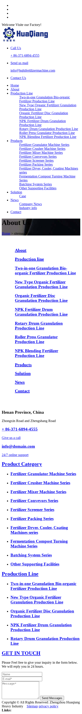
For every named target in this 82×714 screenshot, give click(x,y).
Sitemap (32, 706)
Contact (15, 212)
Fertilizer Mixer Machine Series (41, 152)
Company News (30, 204)
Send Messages (52, 698)
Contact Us (18, 78)
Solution (16, 192)
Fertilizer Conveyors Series (38, 156)
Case (22, 196)
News (14, 200)
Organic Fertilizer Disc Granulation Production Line (41, 298)
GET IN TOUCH (21, 653)
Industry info (28, 208)
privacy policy (48, 706)
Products (16, 141)
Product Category (22, 464)
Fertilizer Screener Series (36, 160)
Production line (29, 259)
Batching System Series (35, 184)
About (14, 89)
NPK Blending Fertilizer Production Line (47, 137)
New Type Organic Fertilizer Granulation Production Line (41, 284)
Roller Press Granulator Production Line (47, 133)
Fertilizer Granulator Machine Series (44, 145)
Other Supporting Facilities (37, 188)
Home (14, 85)
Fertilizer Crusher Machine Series (42, 148)
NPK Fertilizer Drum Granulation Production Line (41, 312)
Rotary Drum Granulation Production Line (48, 129)
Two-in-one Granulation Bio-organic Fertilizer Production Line (44, 99)
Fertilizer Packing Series (36, 164)
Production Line (21, 93)
